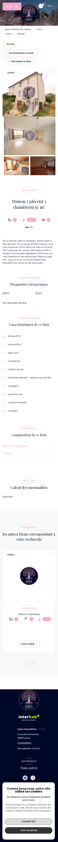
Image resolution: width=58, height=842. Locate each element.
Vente (40, 29)
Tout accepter (28, 830)
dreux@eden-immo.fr (29, 748)
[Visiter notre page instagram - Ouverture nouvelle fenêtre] (32, 777)
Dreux (9, 34)
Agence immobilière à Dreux (18, 29)
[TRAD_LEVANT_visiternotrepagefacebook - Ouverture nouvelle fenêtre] (25, 777)
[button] (32, 663)
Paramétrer (28, 821)
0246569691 (24, 743)
